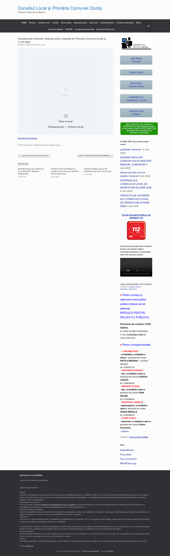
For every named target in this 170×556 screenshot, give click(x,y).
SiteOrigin (110, 551)
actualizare (125, 431)
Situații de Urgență (55, 29)
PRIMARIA (36, 145)
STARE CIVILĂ (136, 72)
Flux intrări (125, 454)
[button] (148, 26)
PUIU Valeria (41, 45)
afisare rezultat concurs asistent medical (132, 174)
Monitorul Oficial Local (105, 29)
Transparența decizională (84, 29)
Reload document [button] (57, 126)
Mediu (138, 22)
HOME (24, 22)
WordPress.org (128, 463)
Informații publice (107, 22)
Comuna (32, 22)
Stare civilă (93, 22)
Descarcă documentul (27, 138)
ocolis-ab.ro (29, 546)
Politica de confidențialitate (90, 551)
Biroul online (66, 22)
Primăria (55, 22)
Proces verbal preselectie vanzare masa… (34, 155)
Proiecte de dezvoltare (125, 22)
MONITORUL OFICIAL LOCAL (136, 85)
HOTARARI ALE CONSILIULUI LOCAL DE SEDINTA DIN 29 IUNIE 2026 (136, 184)
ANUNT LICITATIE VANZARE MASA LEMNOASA (95, 155)
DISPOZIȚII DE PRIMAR (136, 113)
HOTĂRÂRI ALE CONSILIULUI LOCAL (136, 99)
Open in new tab (76, 126)
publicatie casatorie (130, 149)
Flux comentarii (128, 458)
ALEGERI (68, 29)
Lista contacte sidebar (138, 436)
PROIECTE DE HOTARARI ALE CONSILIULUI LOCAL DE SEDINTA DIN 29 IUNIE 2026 (134, 201)
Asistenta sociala (80, 22)
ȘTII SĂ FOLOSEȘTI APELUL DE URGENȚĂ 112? (136, 216)
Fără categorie (28, 145)
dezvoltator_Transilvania (128, 289)
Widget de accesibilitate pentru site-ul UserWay (59, 504)
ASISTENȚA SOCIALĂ (136, 60)
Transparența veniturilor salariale (50, 145)
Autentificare (127, 450)
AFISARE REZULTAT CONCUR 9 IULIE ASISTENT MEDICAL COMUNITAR (136, 161)
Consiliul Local (44, 22)
